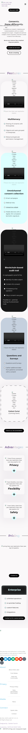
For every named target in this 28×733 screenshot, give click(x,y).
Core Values (14, 673)
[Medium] (13, 659)
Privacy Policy (14, 686)
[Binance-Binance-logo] (2, 663)
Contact (14, 713)
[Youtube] (20, 659)
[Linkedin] (9, 659)
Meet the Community (14, 677)
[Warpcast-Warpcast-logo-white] (24, 659)
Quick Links (14, 710)
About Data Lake (14, 670)
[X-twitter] (2, 659)
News (14, 701)
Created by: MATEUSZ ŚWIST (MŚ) (10, 727)
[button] (25, 4)
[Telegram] (5, 659)
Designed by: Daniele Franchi (9, 723)
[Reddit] (17, 659)
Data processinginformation (14, 691)
